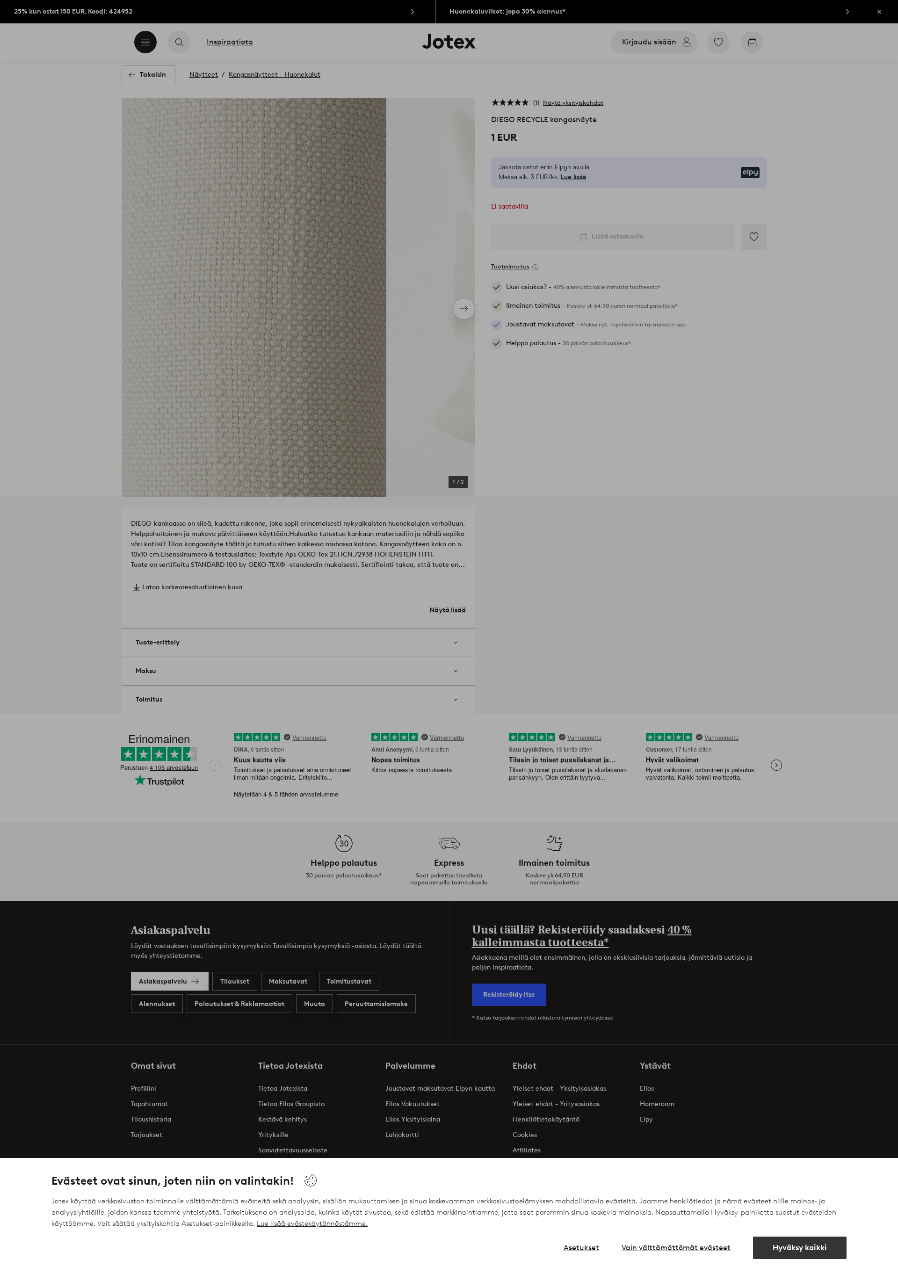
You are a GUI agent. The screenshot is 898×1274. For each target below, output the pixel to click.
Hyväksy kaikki (800, 1247)
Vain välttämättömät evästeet (676, 1247)
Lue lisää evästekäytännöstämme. (312, 1223)
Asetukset (581, 1247)
